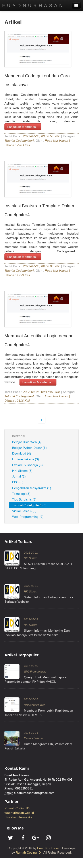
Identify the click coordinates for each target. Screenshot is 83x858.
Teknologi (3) (21, 493)
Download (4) (21, 453)
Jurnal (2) (19, 476)
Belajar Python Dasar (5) (29, 447)
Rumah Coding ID (16, 808)
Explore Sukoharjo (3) (27, 465)
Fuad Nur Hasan (48, 848)
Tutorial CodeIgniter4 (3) (29, 505)
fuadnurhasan (33, 5)
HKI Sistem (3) (22, 470)
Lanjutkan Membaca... (23, 126)
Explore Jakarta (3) (25, 459)
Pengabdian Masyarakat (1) (31, 488)
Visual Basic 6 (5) (24, 511)
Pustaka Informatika (18, 817)
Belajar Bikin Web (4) (27, 442)
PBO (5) (17, 482)
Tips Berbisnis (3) (24, 499)
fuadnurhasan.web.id (19, 812)
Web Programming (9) (27, 516)
